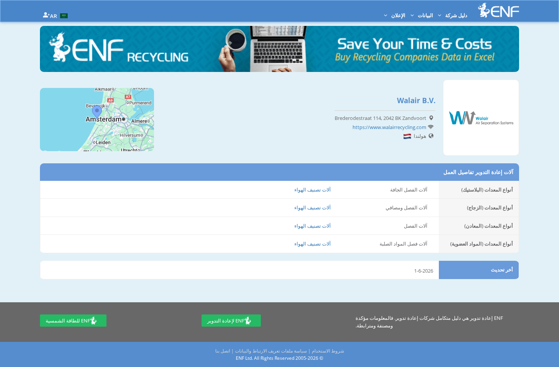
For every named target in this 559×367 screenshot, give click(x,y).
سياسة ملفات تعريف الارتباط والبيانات (271, 351)
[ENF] (498, 10)
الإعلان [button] (397, 15)
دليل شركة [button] (455, 15)
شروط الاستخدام (328, 351)
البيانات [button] (425, 15)
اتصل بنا (222, 351)
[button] (60, 15)
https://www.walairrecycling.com (389, 127)
